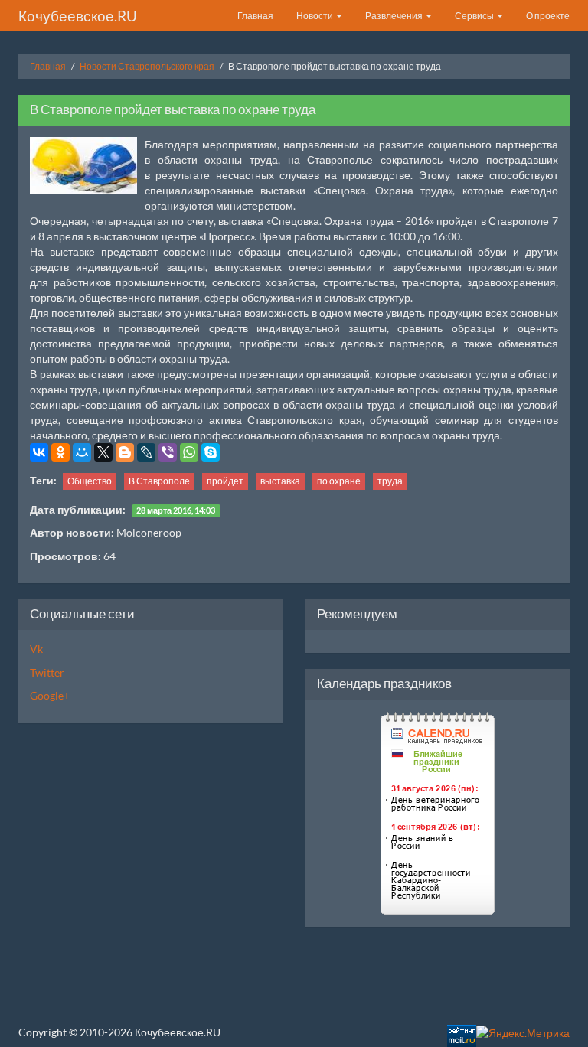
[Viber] (167, 452)
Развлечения (394, 15)
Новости (315, 15)
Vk (36, 648)
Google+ (50, 695)
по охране (339, 481)
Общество (89, 481)
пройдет (225, 481)
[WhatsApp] (189, 452)
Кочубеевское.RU (77, 15)
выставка (280, 481)
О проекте (548, 15)
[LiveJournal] (146, 452)
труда (390, 481)
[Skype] (210, 452)
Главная (255, 15)
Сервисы (475, 15)
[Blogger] (125, 452)
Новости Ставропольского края (147, 66)
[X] (103, 452)
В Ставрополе (159, 481)
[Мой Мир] (82, 452)
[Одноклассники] (60, 452)
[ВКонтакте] (39, 452)
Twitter (47, 672)
